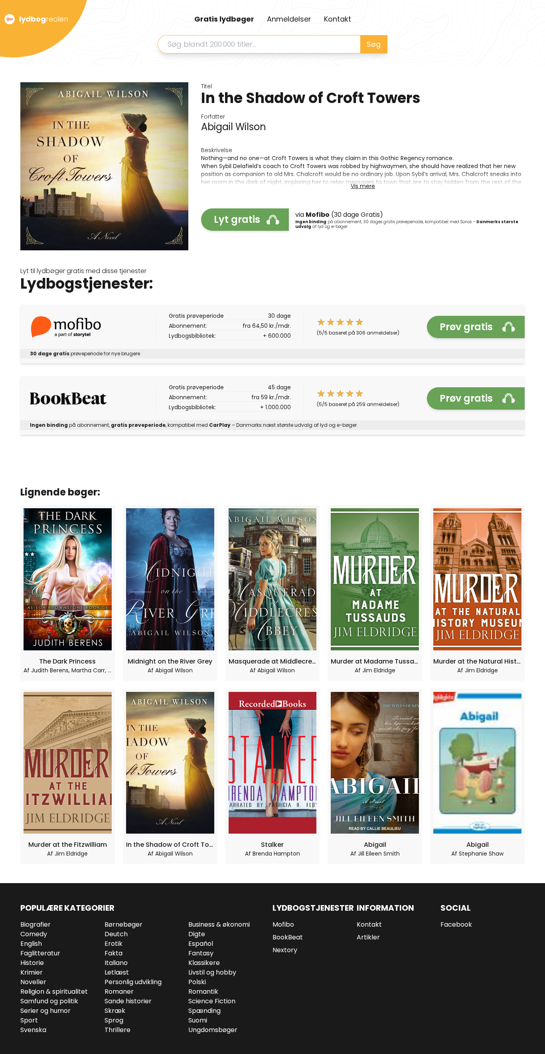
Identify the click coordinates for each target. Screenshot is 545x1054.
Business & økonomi (219, 924)
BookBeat (287, 937)
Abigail (375, 844)
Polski (197, 982)
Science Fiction (211, 1001)
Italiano (116, 962)
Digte (196, 934)
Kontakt (337, 19)
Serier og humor (45, 1010)
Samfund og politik (49, 1001)
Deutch (116, 934)
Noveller (33, 982)
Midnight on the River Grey (170, 661)
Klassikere (204, 962)
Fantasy (200, 953)
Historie (32, 962)
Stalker (272, 844)
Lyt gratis (237, 219)
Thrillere (117, 1029)
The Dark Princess (67, 661)
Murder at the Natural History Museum (477, 661)
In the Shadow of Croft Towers (170, 844)
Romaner (119, 991)
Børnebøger (123, 924)
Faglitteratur (40, 953)
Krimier (31, 972)
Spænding (204, 1010)
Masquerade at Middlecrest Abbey (273, 661)
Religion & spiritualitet (54, 991)
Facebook (456, 924)
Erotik (113, 943)
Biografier (35, 924)
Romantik (203, 991)
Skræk (115, 1010)
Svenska (33, 1029)
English (31, 943)
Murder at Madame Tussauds (375, 661)
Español (200, 943)
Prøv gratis (466, 326)
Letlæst (117, 972)
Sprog (114, 1020)
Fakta (113, 953)
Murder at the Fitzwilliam (67, 844)
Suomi (197, 1020)
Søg (374, 44)
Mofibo (283, 924)
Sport (29, 1020)
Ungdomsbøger (212, 1029)
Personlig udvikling (133, 982)
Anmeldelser (289, 19)
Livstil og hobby (212, 972)
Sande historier (128, 1001)
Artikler (368, 937)
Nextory (284, 950)
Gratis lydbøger (224, 19)
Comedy (33, 934)
